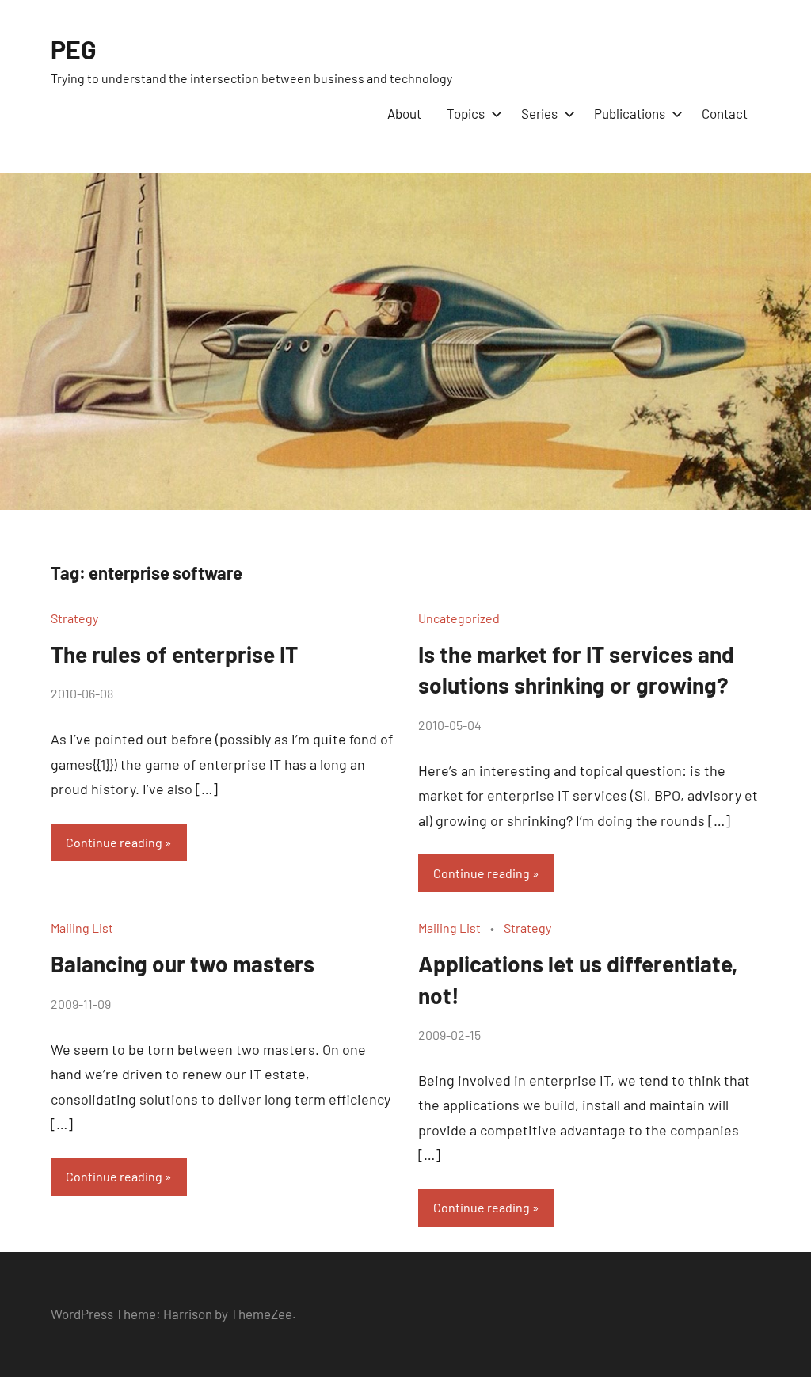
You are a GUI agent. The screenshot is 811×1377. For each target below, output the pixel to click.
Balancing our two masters (182, 963)
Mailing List (82, 927)
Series (539, 113)
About (404, 113)
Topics (466, 113)
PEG (74, 49)
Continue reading (114, 842)
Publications (629, 113)
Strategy (74, 618)
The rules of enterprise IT (174, 654)
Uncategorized (459, 618)
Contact (725, 113)
